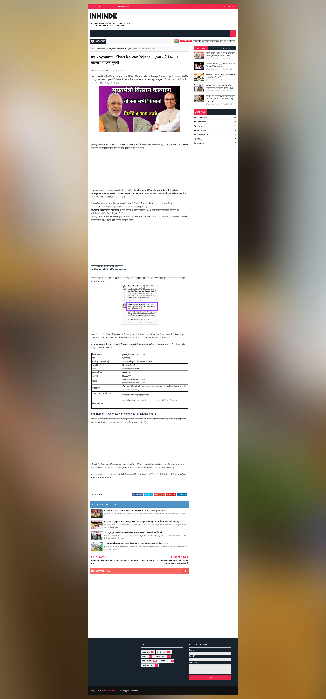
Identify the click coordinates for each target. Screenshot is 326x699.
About (101, 6)
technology (201, 122)
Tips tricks (201, 126)
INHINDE (103, 16)
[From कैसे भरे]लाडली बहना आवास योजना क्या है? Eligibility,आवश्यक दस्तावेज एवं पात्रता (136, 543)
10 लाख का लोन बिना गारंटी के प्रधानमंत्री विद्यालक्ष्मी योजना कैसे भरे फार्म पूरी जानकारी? (135, 510)
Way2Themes (111, 691)
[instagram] (225, 6)
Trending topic (162, 41)
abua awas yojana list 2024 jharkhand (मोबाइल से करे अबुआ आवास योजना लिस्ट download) (141, 521)
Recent (201, 48)
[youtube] (229, 6)
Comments (229, 48)
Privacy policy (123, 6)
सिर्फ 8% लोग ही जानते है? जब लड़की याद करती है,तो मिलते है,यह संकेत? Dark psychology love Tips (220, 98)
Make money (201, 130)
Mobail (199, 139)
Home (92, 6)
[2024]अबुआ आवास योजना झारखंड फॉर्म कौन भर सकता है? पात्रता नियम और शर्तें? (133, 532)
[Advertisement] (139, 167)
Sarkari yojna (100, 49)
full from (200, 143)
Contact (111, 6)
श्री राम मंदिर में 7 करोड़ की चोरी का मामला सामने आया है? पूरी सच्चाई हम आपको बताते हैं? (196, 41)
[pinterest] (234, 6)
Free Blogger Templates (128, 691)
